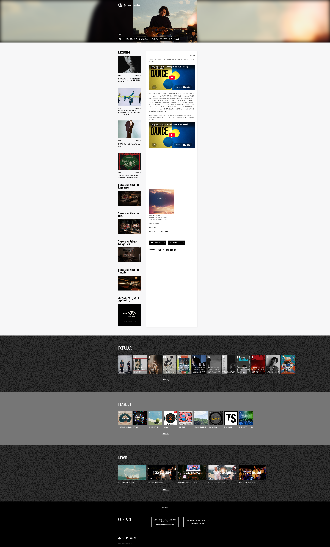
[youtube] (171, 251)
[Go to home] (129, 5)
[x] (163, 251)
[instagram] (175, 251)
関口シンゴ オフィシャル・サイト (159, 231)
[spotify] (159, 251)
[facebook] (167, 251)
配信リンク (153, 227)
